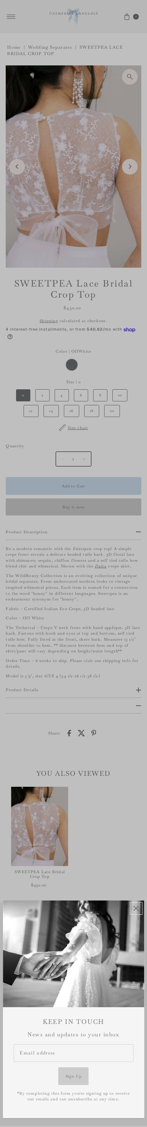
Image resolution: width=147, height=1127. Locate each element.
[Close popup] (136, 908)
